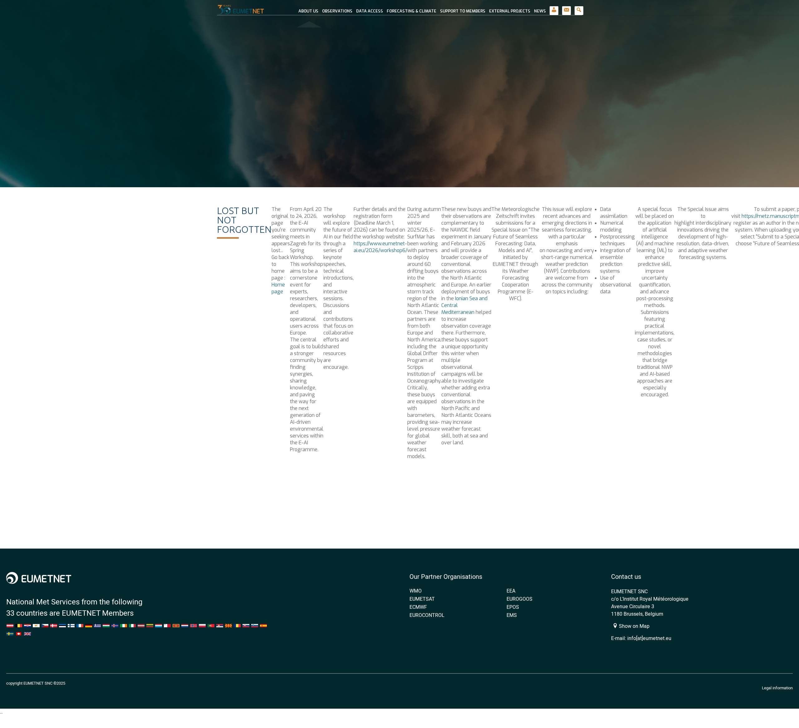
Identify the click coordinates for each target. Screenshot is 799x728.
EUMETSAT (422, 599)
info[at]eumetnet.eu (649, 638)
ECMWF (418, 607)
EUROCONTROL (426, 615)
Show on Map (633, 626)
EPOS (513, 607)
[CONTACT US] (566, 7)
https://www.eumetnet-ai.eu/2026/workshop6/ (380, 247)
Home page (278, 288)
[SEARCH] (579, 7)
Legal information (777, 688)
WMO (415, 591)
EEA (511, 591)
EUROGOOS (519, 599)
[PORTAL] (554, 7)
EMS (512, 615)
